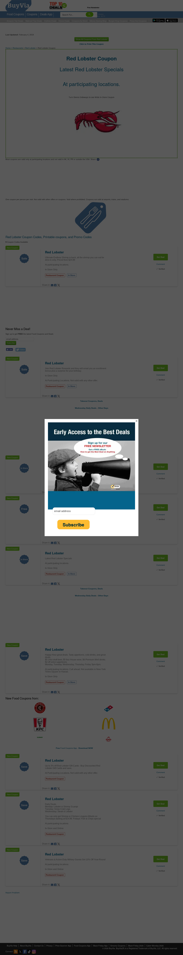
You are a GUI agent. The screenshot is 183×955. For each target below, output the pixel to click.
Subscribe (73, 524)
